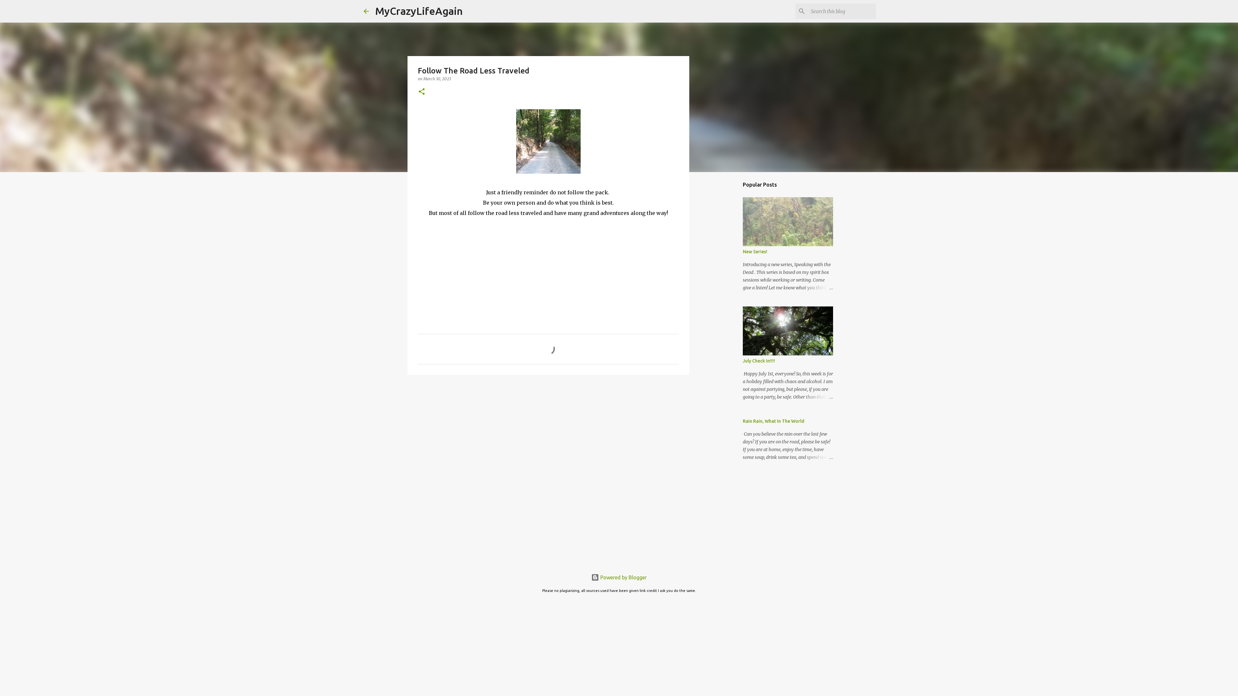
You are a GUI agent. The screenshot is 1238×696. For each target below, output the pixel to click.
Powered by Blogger (623, 577)
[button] (422, 92)
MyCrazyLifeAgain (419, 11)
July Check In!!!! (759, 360)
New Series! (755, 251)
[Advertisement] (548, 429)
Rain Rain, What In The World (773, 421)
